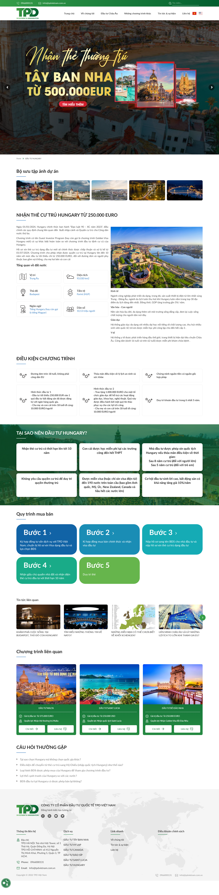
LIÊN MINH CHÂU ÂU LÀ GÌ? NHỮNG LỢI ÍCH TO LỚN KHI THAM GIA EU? (179, 634)
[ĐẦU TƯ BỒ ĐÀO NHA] (173, 684)
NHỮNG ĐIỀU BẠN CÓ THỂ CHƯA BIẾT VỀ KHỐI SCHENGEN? (133, 634)
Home (18, 158)
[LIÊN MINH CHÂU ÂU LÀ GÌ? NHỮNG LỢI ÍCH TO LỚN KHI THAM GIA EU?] (181, 617)
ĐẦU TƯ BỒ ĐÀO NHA (173, 708)
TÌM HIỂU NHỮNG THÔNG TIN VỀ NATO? (83, 634)
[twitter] (62, 816)
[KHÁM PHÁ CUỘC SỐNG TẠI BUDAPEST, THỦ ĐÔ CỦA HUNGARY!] (38, 617)
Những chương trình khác (137, 13)
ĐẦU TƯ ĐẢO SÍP (73, 855)
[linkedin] (49, 816)
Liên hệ (186, 13)
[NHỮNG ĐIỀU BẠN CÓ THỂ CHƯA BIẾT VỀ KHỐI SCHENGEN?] (133, 617)
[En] (201, 13)
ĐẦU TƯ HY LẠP (72, 845)
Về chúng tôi (87, 13)
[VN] (194, 13)
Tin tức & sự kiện (167, 13)
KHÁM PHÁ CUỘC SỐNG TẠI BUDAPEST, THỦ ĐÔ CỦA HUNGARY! (37, 634)
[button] (203, 618)
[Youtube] (56, 816)
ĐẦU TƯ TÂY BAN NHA (76, 840)
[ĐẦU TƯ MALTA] (46, 684)
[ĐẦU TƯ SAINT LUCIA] (109, 684)
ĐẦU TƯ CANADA (73, 850)
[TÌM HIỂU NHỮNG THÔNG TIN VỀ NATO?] (86, 617)
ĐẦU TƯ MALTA (46, 708)
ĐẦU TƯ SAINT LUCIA (109, 708)
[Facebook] (43, 816)
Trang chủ (69, 13)
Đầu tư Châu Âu (109, 13)
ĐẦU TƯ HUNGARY (74, 865)
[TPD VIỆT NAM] (27, 13)
